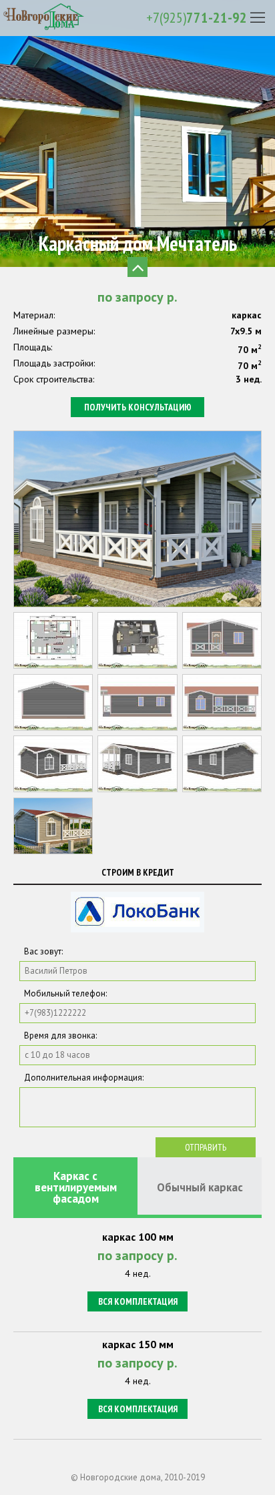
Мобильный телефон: (65, 993)
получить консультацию (138, 407)
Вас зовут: (43, 951)
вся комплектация (138, 1301)
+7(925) (196, 17)
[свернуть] (137, 267)
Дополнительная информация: (84, 1077)
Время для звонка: (60, 1035)
